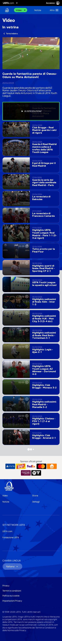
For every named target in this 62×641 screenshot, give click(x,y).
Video (5, 495)
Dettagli (36, 501)
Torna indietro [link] (12, 33)
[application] (31, 53)
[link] (37, 10)
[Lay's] (21, 466)
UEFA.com (7, 531)
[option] (31, 111)
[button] (20, 10)
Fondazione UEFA (10, 537)
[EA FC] (36, 473)
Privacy (5, 585)
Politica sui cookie (10, 595)
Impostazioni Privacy (12, 600)
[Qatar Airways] (26, 473)
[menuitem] (22, 10)
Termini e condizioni (11, 590)
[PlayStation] (10, 466)
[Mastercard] (41, 466)
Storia (35, 495)
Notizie (5, 501)
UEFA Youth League (6, 10)
